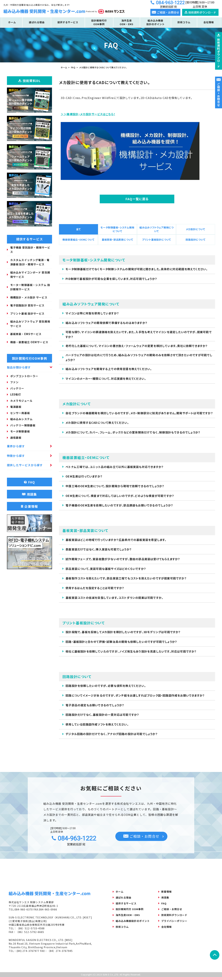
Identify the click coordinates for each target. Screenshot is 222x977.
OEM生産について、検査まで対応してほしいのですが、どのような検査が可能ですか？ (120, 496)
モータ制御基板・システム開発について (117, 229)
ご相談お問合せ (218, 95)
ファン (14, 382)
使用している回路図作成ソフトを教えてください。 (97, 724)
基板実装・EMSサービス (26, 334)
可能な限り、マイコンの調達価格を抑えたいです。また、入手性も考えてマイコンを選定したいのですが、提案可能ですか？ (139, 334)
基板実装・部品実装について (117, 239)
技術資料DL (32, 80)
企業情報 (31, 506)
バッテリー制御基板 (22, 425)
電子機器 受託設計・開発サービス (30, 250)
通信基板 (16, 437)
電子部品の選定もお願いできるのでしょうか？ (95, 705)
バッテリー (17, 388)
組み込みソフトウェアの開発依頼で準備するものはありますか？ (106, 323)
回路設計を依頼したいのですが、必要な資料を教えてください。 (106, 686)
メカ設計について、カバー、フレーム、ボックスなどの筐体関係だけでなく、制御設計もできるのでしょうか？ (133, 432)
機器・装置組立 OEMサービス (29, 342)
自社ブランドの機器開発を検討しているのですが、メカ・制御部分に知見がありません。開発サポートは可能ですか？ (139, 413)
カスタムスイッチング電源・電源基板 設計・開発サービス (29, 262)
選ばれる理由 (36, 22)
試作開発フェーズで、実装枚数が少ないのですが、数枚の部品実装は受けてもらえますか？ (123, 559)
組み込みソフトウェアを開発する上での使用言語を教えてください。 (109, 369)
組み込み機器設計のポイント (155, 22)
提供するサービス (67, 22)
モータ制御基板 (20, 431)
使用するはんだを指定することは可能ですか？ (95, 588)
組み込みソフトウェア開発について (156, 229)
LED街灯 (15, 394)
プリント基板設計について (156, 239)
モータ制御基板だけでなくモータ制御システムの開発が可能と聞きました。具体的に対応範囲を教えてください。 (137, 269)
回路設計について (195, 239)
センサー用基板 (20, 413)
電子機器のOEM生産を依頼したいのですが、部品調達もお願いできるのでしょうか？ (119, 505)
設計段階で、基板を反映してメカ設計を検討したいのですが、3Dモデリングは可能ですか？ (123, 632)
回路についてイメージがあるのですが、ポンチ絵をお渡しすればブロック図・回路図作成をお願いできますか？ (135, 695)
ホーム (12, 22)
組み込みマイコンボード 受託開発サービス (30, 275)
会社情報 (208, 22)
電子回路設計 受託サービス (27, 305)
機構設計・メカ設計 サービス (28, 297)
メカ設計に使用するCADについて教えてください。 (97, 422)
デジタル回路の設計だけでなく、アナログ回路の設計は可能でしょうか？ (112, 734)
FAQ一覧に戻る (137, 199)
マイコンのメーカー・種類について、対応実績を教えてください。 (106, 378)
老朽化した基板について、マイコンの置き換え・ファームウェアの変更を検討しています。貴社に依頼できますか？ (137, 346)
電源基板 (16, 407)
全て (78, 229)
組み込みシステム (21, 419)
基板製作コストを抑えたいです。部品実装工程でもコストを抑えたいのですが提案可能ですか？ (126, 578)
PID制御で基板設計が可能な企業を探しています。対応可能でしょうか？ (111, 279)
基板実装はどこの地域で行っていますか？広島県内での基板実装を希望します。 (116, 540)
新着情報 (166, 891)
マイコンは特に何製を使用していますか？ (92, 313)
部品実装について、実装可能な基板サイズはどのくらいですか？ (106, 569)
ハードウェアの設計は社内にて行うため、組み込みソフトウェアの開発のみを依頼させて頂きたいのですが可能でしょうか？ (139, 357)
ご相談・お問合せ (144, 836)
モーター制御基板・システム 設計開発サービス (30, 287)
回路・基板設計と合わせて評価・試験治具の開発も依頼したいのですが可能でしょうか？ (121, 642)
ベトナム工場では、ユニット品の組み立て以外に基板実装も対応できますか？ (115, 467)
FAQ (31, 482)
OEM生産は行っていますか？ (84, 476)
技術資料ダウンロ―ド (202, 12)
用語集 (32, 494)
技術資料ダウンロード (174, 915)
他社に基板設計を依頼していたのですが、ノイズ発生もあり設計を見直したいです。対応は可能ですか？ (131, 651)
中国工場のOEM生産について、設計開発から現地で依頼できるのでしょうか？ (115, 486)
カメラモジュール (21, 400)
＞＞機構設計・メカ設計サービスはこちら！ (88, 114)
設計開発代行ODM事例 (99, 22)
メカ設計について (195, 229)
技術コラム (183, 22)
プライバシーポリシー (174, 921)
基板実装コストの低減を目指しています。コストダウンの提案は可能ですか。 (114, 598)
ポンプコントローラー (24, 376)
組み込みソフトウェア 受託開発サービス (30, 324)
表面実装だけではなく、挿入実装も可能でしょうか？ (99, 549)
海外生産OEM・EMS (126, 22)
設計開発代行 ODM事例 (129, 909)
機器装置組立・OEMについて (78, 239)
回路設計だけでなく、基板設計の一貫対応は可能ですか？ (102, 715)
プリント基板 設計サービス (27, 313)
